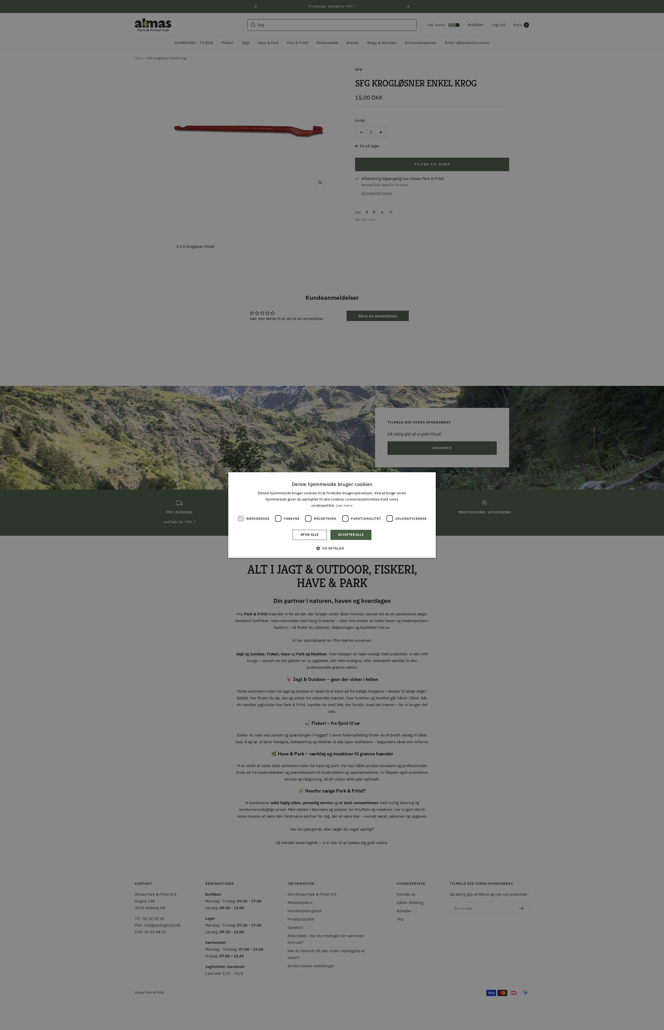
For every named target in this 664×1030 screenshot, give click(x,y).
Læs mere (344, 505)
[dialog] (332, 515)
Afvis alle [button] (310, 535)
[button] (332, 548)
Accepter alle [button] (351, 535)
